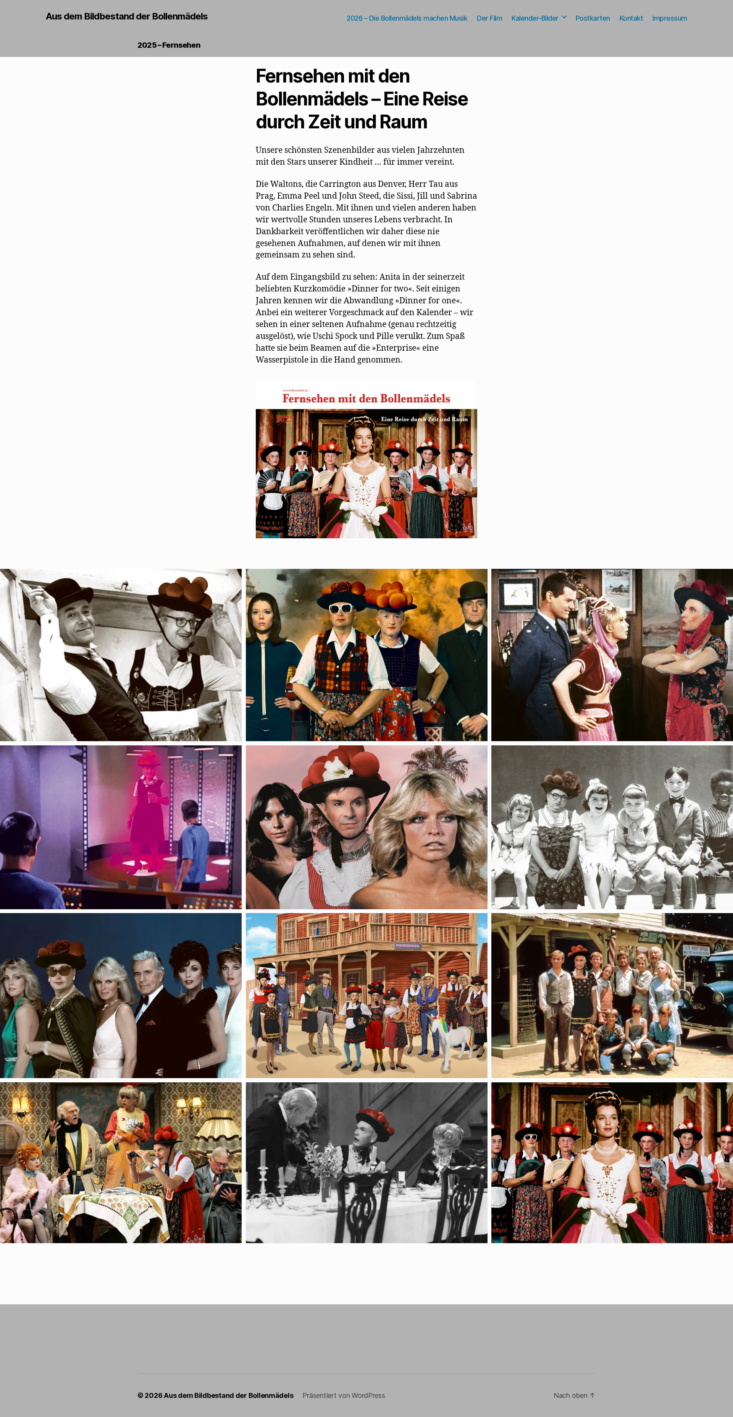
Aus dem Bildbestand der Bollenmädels (127, 16)
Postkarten (593, 18)
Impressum (669, 18)
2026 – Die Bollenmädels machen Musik (407, 18)
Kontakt (631, 18)
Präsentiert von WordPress (343, 1395)
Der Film (489, 18)
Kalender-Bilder (535, 18)
